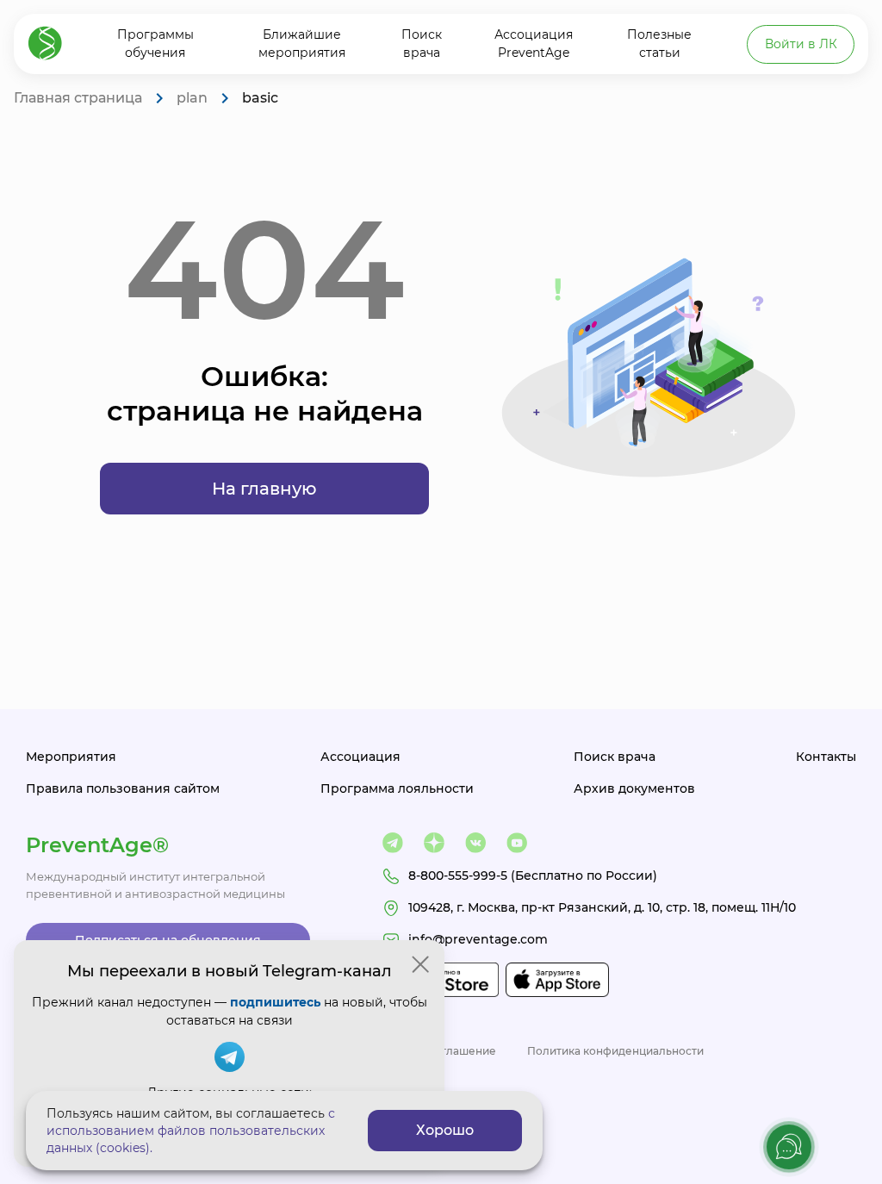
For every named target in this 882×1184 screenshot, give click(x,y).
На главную (264, 488)
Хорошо (445, 1130)
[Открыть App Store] (557, 980)
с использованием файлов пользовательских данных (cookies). (191, 1131)
